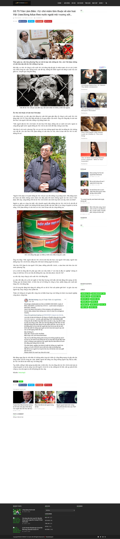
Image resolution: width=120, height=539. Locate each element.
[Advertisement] (45, 431)
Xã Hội (74, 3)
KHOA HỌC (94, 296)
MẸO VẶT (94, 3)
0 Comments (38, 18)
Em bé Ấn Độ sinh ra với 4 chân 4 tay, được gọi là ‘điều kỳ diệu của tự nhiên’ (98, 191)
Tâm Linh (87, 3)
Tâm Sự (93, 301)
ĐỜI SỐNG (67, 3)
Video (83, 307)
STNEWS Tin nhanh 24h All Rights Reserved (32, 537)
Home (59, 3)
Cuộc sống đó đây (97, 293)
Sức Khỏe (80, 3)
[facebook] (98, 537)
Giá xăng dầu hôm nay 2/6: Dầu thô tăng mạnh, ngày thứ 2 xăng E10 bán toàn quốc (32, 520)
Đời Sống (83, 296)
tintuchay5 (22, 372)
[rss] (105, 537)
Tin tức (92, 304)
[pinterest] (103, 537)
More (101, 3)
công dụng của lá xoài (28, 509)
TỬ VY (101, 304)
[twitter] (101, 537)
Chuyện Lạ (84, 293)
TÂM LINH (83, 301)
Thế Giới (83, 304)
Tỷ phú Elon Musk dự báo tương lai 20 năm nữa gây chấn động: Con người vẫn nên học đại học (23, 406)
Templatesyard (49, 537)
